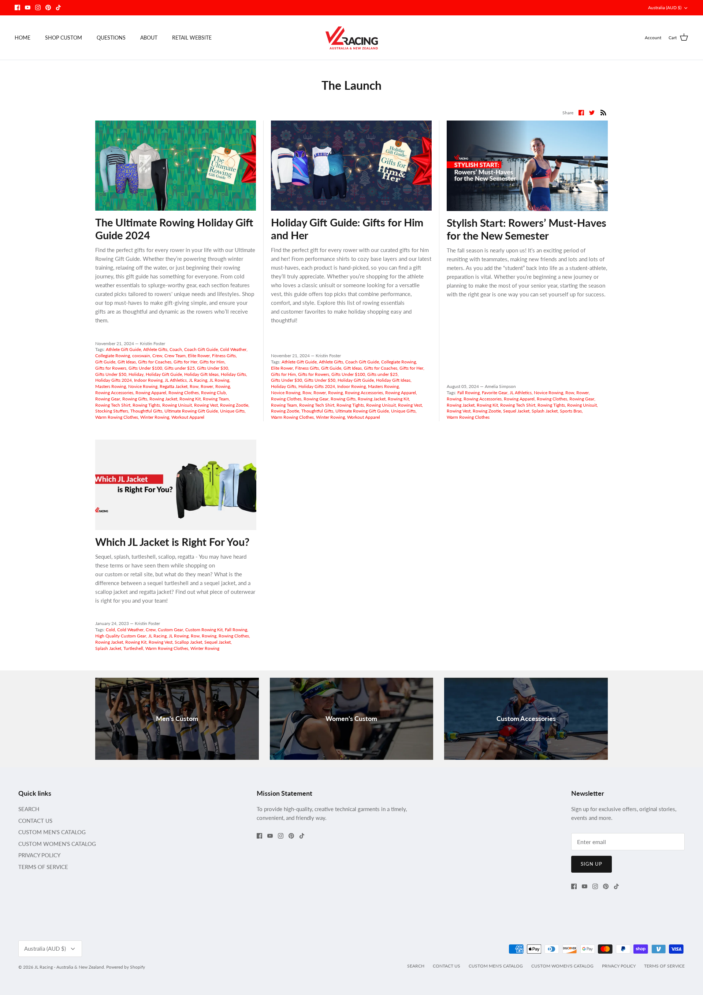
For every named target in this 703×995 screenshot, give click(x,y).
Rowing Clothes (183, 392)
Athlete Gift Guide (123, 349)
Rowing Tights (146, 405)
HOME (22, 37)
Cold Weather (233, 349)
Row (194, 386)
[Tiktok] (58, 7)
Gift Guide (105, 362)
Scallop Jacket (188, 642)
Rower (207, 386)
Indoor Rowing (148, 380)
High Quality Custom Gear (120, 636)
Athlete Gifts (155, 349)
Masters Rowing (110, 386)
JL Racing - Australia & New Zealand (69, 967)
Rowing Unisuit (177, 405)
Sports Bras (571, 411)
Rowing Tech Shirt (112, 405)
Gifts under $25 (179, 368)
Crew (157, 355)
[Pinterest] (48, 7)
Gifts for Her (185, 362)
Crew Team (175, 355)
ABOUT (148, 37)
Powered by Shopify (125, 967)
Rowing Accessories (114, 392)
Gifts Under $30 (212, 368)
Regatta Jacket (173, 386)
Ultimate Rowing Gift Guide (191, 411)
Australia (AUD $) (664, 7)
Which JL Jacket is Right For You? (172, 541)
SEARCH (28, 809)
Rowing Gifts (134, 399)
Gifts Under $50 (110, 374)
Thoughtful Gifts (146, 411)
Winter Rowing (154, 417)
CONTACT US (35, 820)
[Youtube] (27, 7)
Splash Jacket (545, 411)
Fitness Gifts (224, 355)
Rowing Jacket (163, 399)
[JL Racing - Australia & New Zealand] (351, 37)
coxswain (141, 355)
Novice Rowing (142, 386)
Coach (176, 349)
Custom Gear (170, 629)
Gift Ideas (127, 362)
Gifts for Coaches (154, 362)
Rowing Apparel (150, 392)
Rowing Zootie (234, 405)
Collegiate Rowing (112, 355)
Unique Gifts (232, 411)
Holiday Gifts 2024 (113, 380)
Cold (110, 629)
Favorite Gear (494, 392)
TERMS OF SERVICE (43, 866)
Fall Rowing (468, 392)
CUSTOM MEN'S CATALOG (52, 832)
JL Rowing (219, 380)
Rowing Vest (206, 405)
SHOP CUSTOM (63, 37)
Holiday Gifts (233, 374)
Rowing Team (216, 399)
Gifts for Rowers (110, 368)
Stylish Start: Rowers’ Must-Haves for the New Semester (526, 229)
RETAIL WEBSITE (192, 37)
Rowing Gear (107, 399)
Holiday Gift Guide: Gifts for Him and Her (347, 228)
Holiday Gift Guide (164, 374)
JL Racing (198, 380)
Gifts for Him (212, 362)
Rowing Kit (190, 399)
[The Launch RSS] (603, 111)
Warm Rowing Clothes (116, 417)
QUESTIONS (111, 37)
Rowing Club (213, 392)
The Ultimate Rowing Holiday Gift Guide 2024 (174, 228)
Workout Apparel (187, 417)
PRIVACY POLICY (39, 855)
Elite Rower (199, 355)
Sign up (591, 864)
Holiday (136, 374)
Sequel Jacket (516, 411)
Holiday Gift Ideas (201, 374)
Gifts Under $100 (145, 368)
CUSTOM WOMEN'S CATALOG (57, 843)
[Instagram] (38, 7)
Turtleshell (133, 648)
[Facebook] (17, 7)
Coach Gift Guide (201, 349)
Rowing (222, 386)
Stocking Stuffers (111, 411)
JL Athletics (176, 380)
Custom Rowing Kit (204, 629)
